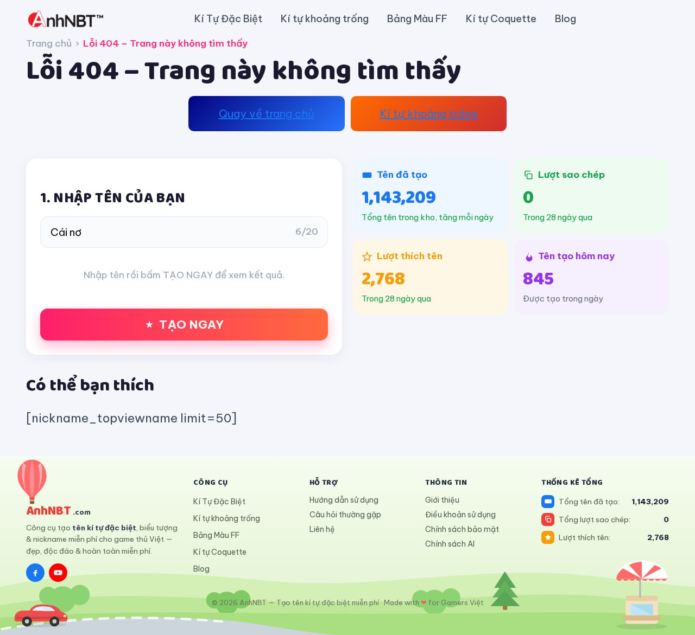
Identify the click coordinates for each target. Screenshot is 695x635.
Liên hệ (322, 529)
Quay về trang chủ (266, 113)
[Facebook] (35, 572)
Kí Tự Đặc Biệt (228, 18)
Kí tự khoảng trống (325, 18)
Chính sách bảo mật (462, 529)
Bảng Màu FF (417, 18)
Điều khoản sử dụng (460, 514)
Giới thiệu (442, 500)
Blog (565, 18)
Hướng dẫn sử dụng (343, 500)
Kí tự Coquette (501, 18)
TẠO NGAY (191, 324)
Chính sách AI (450, 544)
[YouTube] (58, 572)
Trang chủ (49, 43)
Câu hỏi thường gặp (345, 514)
